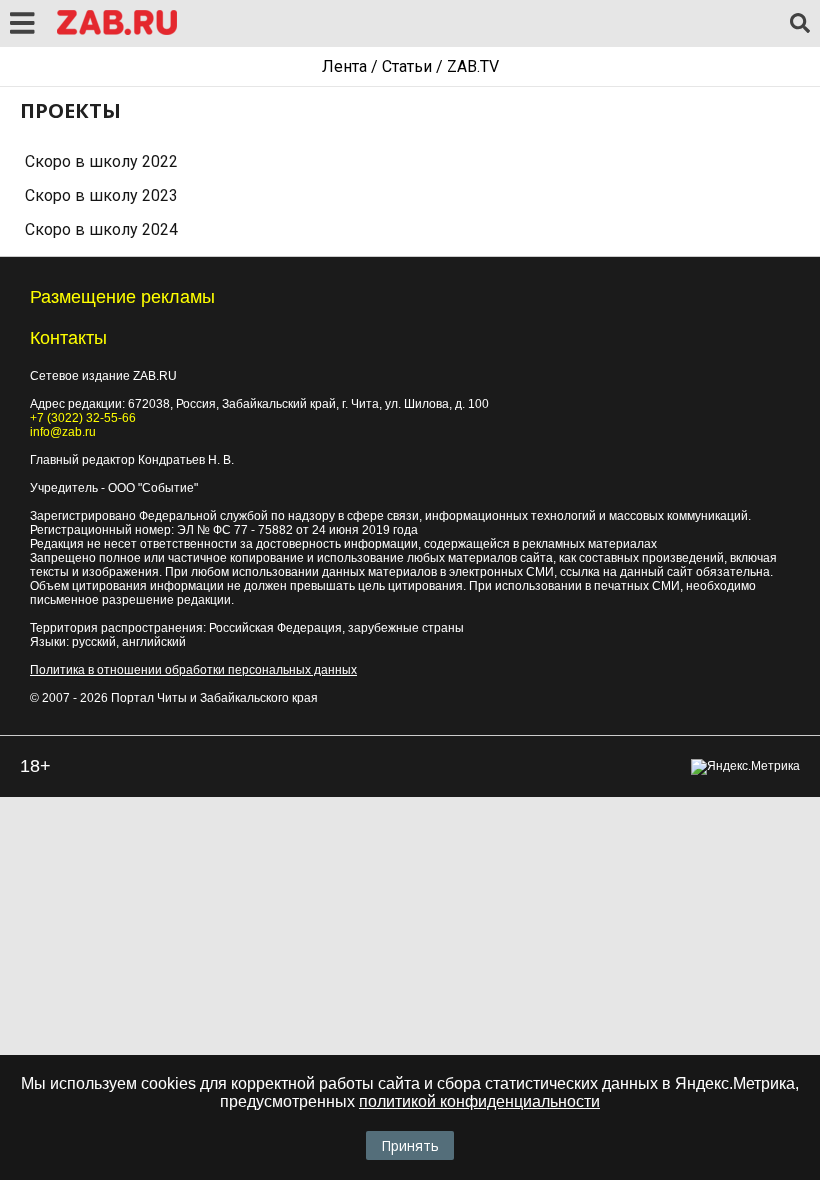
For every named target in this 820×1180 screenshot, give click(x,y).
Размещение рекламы (122, 297)
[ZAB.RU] (117, 31)
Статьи (407, 66)
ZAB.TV (473, 66)
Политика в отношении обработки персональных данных (193, 670)
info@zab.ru (63, 432)
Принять (410, 1145)
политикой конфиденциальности (479, 1101)
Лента (344, 66)
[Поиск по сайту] (800, 24)
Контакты (68, 338)
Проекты (70, 110)
